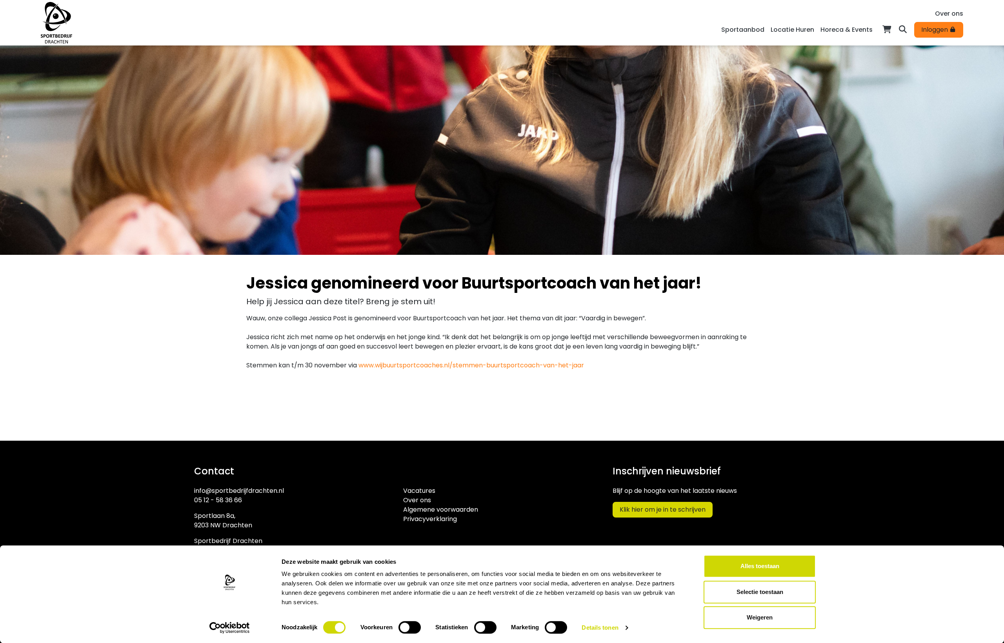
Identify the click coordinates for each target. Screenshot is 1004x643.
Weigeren (760, 617)
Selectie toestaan (760, 592)
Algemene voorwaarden (440, 509)
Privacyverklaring (430, 518)
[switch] (409, 627)
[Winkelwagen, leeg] (887, 28)
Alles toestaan (759, 566)
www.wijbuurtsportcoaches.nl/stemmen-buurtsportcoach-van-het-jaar (471, 365)
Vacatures (419, 490)
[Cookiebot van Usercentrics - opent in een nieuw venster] (229, 628)
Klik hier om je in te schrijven (663, 509)
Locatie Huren (792, 29)
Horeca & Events (846, 29)
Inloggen (935, 29)
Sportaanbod (742, 29)
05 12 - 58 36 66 (218, 500)
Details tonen (600, 627)
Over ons (949, 13)
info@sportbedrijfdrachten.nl (239, 490)
